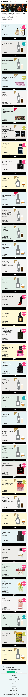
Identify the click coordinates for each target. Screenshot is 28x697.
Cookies (14, 686)
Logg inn (24, 1)
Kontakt (14, 675)
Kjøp (14, 38)
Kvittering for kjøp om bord (14, 679)
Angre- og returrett (14, 690)
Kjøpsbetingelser (14, 681)
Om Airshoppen (14, 677)
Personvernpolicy (14, 688)
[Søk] (18, 1)
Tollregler (14, 683)
